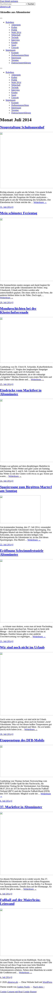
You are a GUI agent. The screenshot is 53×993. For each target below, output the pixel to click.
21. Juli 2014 (6, 641)
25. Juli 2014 (6, 384)
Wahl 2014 (16, 32)
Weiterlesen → (40, 202)
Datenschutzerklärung (21, 63)
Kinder (14, 42)
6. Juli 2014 (5, 801)
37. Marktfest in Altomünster (21, 807)
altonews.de (5, 6)
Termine (15, 60)
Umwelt (15, 47)
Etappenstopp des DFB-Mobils (22, 740)
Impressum (10, 50)
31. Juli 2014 (6, 207)
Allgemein (16, 25)
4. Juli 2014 (5, 894)
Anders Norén (23, 987)
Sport (13, 45)
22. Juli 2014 (6, 544)
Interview (15, 40)
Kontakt (15, 52)
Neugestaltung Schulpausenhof (22, 127)
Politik (14, 30)
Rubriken (10, 22)
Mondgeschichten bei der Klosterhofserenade (18, 310)
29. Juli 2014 (6, 302)
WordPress (47, 982)
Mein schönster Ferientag (18, 213)
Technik (15, 37)
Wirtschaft (15, 35)
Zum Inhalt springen (9, 1)
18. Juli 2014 (6, 734)
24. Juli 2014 (6, 481)
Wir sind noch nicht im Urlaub (22, 647)
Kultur (14, 27)
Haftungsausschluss (20, 55)
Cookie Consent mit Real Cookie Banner (18, 991)
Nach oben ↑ (39, 987)
